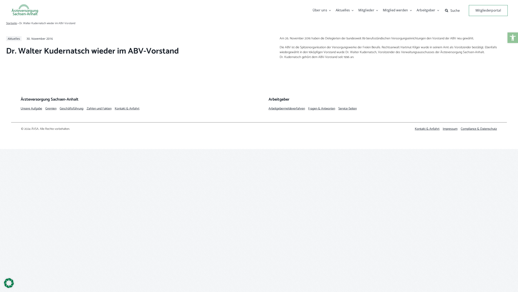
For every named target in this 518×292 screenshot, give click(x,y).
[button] (9, 283)
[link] (512, 37)
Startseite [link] (11, 23)
